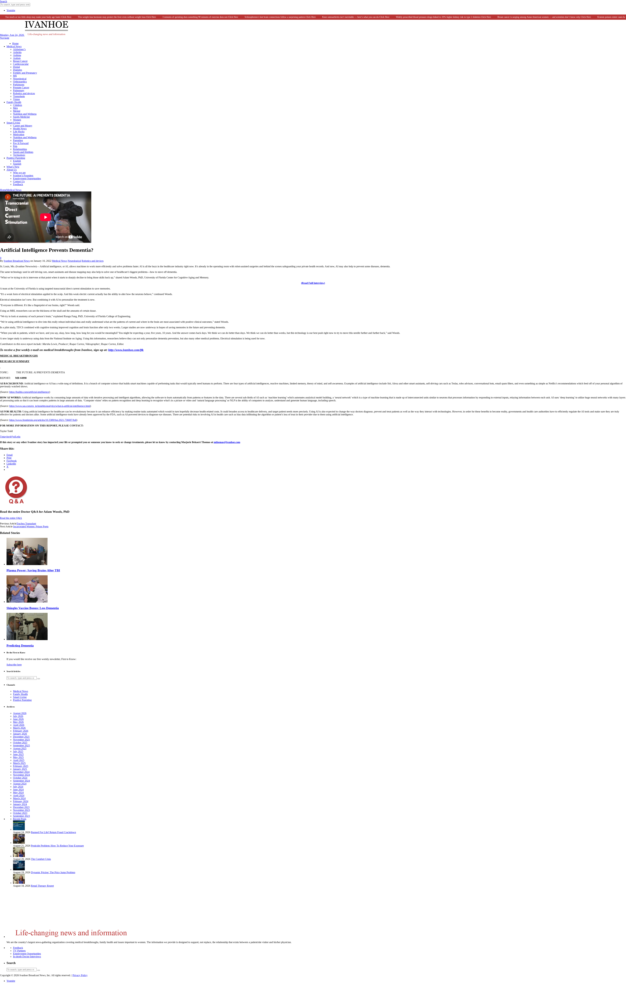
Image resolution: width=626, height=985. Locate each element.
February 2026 (20, 730)
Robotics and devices (24, 93)
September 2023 (21, 816)
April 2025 (18, 760)
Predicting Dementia (20, 645)
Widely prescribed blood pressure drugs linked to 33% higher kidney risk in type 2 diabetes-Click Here (423, 17)
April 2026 (18, 725)
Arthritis (17, 52)
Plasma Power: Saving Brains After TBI (33, 570)
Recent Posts (19, 819)
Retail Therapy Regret (42, 885)
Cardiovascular (21, 64)
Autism (17, 58)
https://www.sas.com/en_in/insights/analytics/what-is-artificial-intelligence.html (49, 406)
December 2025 (21, 736)
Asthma (17, 55)
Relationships (20, 149)
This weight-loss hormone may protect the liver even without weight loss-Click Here (97, 17)
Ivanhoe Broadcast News (17, 260)
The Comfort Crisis (41, 859)
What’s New (13, 166)
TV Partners (19, 950)
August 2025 (19, 748)
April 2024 (18, 795)
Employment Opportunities (27, 178)
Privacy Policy (80, 975)
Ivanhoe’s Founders (23, 175)
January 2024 (20, 804)
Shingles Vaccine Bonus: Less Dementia (33, 608)
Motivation (18, 134)
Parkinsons (18, 84)
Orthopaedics (20, 81)
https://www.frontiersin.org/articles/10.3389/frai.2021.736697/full (42, 420)
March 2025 (19, 763)
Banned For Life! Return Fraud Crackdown (53, 832)
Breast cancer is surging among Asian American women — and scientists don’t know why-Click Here (524, 17)
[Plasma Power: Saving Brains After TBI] (27, 564)
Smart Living (13, 122)
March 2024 (19, 798)
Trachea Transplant (26, 523)
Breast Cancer (20, 61)
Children (17, 105)
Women (17, 119)
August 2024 (19, 783)
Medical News (14, 46)
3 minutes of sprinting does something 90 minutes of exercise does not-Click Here (180, 17)
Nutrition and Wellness (25, 114)
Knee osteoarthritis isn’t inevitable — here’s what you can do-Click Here (335, 17)
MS (15, 75)
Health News (20, 128)
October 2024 (20, 777)
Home (15, 43)
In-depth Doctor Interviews (27, 956)
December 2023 (21, 807)
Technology (19, 155)
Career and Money (22, 125)
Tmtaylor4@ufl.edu (10, 436)
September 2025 (21, 745)
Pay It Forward (21, 143)
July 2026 (18, 716)
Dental (16, 67)
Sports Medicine (21, 116)
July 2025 (18, 751)
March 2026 (19, 728)
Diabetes (17, 69)
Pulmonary (18, 90)
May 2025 (18, 757)
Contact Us (19, 181)
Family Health (14, 102)
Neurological (19, 78)
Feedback (18, 184)
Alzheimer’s (19, 49)
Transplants (19, 96)
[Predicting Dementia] (27, 639)
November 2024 (21, 774)
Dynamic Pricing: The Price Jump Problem (53, 872)
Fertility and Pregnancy (25, 72)
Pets (15, 146)
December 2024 (21, 772)
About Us (12, 169)
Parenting (18, 140)
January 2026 (20, 733)
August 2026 (19, 713)
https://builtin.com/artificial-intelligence (29, 392)
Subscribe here (14, 664)
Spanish (17, 163)
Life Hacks (18, 131)
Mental (16, 111)
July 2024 (18, 786)
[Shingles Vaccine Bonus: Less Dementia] (27, 601)
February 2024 (20, 801)
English (17, 160)
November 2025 (21, 739)
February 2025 (20, 766)
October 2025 (20, 742)
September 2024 (21, 780)
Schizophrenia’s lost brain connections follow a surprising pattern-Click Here (260, 17)
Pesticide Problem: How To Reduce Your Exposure (57, 845)
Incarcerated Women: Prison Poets (30, 526)
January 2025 (20, 769)
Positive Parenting (16, 158)
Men (15, 108)
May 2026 (18, 722)
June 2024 (18, 789)
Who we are (19, 172)
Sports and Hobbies (23, 152)
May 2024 (18, 792)
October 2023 (20, 813)
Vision (16, 99)
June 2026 (18, 719)
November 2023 (21, 810)
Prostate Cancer (21, 87)
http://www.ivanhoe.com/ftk (126, 350)
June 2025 (18, 754)
